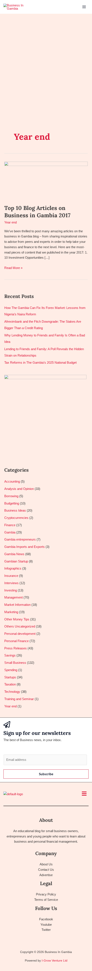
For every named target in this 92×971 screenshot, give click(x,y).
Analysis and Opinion (19, 489)
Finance (9, 525)
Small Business (15, 662)
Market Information (17, 604)
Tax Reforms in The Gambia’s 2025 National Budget (40, 362)
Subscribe (46, 774)
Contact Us (46, 869)
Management (13, 597)
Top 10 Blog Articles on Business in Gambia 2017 (37, 211)
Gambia (9, 532)
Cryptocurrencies (16, 518)
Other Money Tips (16, 619)
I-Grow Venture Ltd (54, 960)
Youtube (46, 924)
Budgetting (11, 503)
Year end (10, 222)
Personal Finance (16, 641)
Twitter (46, 929)
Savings (10, 655)
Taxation (10, 684)
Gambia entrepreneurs (20, 539)
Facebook (46, 919)
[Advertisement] (46, 62)
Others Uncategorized (19, 626)
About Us (46, 864)
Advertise (46, 875)
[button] (84, 794)
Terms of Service (46, 899)
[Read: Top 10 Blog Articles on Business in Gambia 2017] (46, 180)
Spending (10, 670)
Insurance (11, 575)
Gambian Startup (16, 561)
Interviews (11, 583)
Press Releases (15, 648)
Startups (10, 677)
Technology (12, 691)
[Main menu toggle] (84, 7)
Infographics (12, 568)
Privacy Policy (46, 894)
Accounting (12, 481)
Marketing (11, 612)
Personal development (20, 633)
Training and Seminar (19, 699)
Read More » (13, 267)
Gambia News (14, 554)
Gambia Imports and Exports (24, 547)
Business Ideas (15, 510)
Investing (10, 590)
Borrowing (11, 496)
